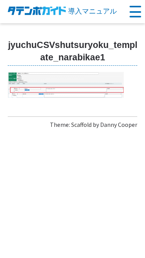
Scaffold (81, 124)
